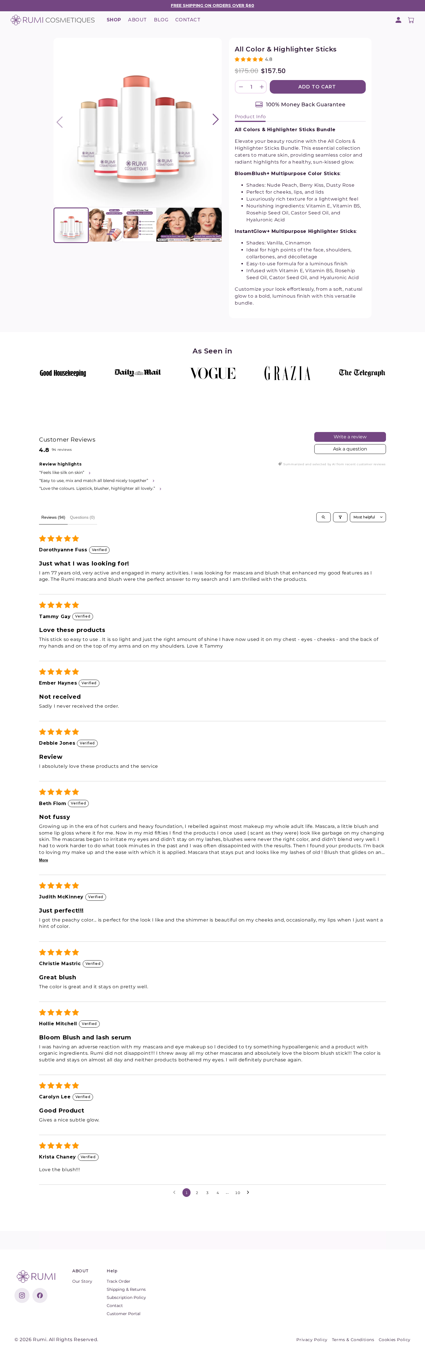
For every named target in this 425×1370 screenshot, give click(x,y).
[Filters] (340, 517)
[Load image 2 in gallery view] (106, 224)
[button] (411, 20)
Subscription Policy (126, 1297)
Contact (115, 1305)
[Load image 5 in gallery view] (207, 224)
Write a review (350, 437)
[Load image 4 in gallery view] (173, 224)
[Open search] (323, 517)
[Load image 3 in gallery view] (140, 224)
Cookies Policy (395, 1339)
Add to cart (317, 87)
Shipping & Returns (126, 1289)
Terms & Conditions (353, 1339)
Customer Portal (124, 1313)
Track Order (118, 1281)
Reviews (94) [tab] (53, 517)
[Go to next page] (249, 1193)
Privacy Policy (311, 1339)
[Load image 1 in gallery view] (71, 225)
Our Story (82, 1281)
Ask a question (350, 449)
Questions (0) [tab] (82, 517)
